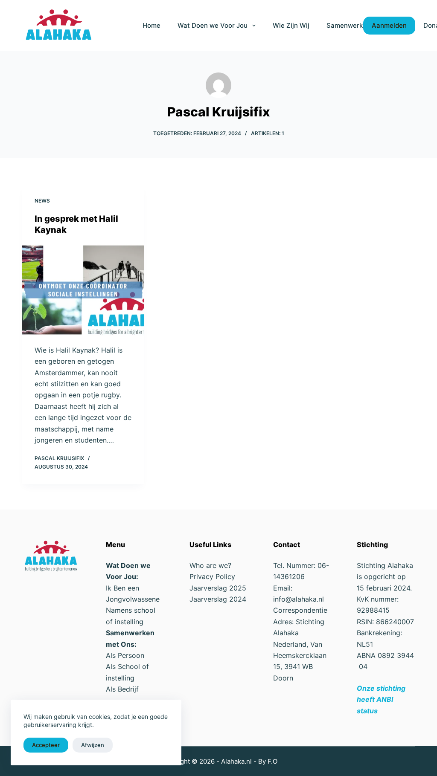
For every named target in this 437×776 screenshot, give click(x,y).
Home (151, 25)
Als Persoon (125, 655)
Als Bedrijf (122, 689)
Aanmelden (389, 25)
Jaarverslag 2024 (217, 599)
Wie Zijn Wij (291, 25)
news (42, 200)
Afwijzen (92, 744)
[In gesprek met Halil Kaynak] (83, 290)
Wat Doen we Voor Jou (213, 25)
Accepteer (46, 744)
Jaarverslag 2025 (217, 588)
